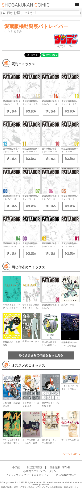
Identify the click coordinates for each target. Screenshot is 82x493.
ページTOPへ (71, 454)
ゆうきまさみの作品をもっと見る (41, 355)
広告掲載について (66, 475)
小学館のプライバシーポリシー (41, 471)
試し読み (12, 111)
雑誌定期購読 (34, 467)
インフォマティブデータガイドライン (27, 475)
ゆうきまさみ (13, 31)
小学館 (16, 467)
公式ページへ (65, 46)
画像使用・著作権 (60, 467)
